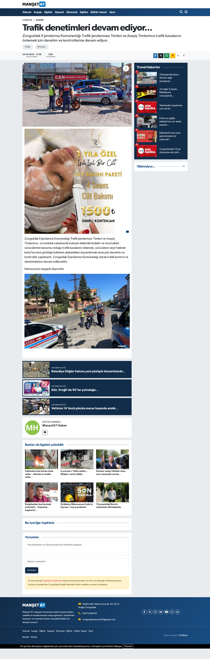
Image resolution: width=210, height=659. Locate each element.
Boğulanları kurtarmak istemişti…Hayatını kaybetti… (38, 507)
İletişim (25, 637)
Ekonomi (72, 12)
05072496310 (89, 613)
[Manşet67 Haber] (32, 427)
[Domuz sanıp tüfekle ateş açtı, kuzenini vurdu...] (112, 459)
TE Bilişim (183, 635)
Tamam (128, 646)
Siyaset (59, 12)
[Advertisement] (161, 195)
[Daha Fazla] (172, 55)
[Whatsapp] (171, 611)
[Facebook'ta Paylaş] (155, 55)
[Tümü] (183, 166)
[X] (149, 611)
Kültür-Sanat (99, 12)
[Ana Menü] (185, 12)
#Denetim (41, 47)
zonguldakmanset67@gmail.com (98, 619)
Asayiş (38, 12)
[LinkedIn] (160, 611)
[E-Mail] (45, 432)
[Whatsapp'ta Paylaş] (166, 55)
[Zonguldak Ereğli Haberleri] (34, 4)
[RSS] (177, 611)
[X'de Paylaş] (160, 55)
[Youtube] (166, 611)
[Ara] (181, 12)
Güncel (26, 12)
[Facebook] (144, 611)
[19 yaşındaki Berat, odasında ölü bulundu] (112, 492)
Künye (34, 637)
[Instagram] (155, 611)
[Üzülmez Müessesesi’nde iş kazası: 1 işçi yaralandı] (77, 492)
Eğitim (48, 12)
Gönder (31, 570)
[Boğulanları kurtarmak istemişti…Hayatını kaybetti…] (41, 492)
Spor (112, 12)
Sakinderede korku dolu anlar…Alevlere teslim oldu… (39, 474)
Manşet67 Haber (54, 425)
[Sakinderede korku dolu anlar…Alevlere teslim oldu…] (41, 459)
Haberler (27, 20)
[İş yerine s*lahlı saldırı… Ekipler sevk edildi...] (77, 459)
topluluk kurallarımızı (53, 581)
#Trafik (27, 47)
